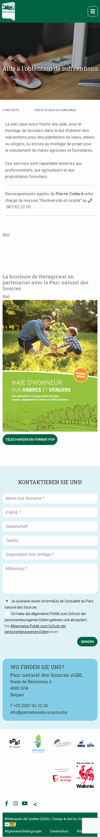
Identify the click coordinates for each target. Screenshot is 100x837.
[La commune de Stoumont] (38, 743)
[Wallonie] (85, 775)
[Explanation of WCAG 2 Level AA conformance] (10, 824)
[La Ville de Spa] (14, 743)
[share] (35, 805)
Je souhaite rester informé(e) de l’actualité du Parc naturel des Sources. (49, 604)
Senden (87, 642)
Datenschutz (59, 831)
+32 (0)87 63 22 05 (31, 705)
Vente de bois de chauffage (55, 110)
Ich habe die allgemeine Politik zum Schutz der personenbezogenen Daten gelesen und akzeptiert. (46, 617)
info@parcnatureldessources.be (38, 712)
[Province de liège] (62, 774)
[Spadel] (85, 743)
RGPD (81, 831)
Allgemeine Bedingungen (23, 831)
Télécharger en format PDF (30, 439)
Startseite (11, 110)
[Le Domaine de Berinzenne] (62, 743)
